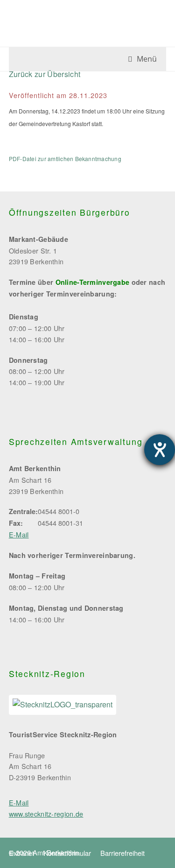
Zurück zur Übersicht (44, 74)
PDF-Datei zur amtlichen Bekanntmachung (65, 158)
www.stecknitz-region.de (46, 814)
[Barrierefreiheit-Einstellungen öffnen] (159, 449)
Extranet (21, 853)
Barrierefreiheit (122, 853)
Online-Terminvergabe (93, 282)
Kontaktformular (67, 853)
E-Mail (19, 534)
